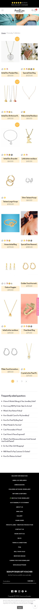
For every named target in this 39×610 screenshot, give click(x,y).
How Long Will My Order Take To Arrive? (17, 406)
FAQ (19, 547)
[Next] (26, 381)
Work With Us (19, 533)
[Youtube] (15, 591)
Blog (19, 538)
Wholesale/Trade (19, 565)
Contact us (19, 529)
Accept (20, 607)
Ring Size (19, 511)
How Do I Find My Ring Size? (13, 420)
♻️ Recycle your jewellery (19, 498)
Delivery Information (19, 476)
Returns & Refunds (19, 493)
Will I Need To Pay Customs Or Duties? (16, 451)
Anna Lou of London (25, 596)
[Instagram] (18, 591)
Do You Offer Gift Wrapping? (13, 446)
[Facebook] (11, 591)
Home (3, 33)
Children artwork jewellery (19, 489)
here (32, 603)
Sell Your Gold (19, 551)
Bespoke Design (19, 556)
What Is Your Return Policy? (12, 411)
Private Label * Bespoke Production (19, 525)
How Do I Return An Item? (12, 456)
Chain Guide (19, 520)
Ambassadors (19, 484)
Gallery (19, 516)
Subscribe (30, 581)
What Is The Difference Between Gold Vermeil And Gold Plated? (18, 440)
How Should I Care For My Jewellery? (16, 415)
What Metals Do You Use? (12, 425)
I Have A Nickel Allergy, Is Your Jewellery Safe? (19, 401)
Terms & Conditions (19, 542)
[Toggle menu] (2, 9)
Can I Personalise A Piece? (12, 429)
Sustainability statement (19, 502)
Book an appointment (38, 307)
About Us (19, 507)
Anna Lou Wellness (20, 480)
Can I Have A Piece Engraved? (14, 434)
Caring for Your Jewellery (20, 560)
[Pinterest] (22, 591)
